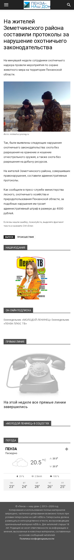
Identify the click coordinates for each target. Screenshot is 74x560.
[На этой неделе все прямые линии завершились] (37, 373)
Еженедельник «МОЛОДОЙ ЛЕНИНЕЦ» (27, 319)
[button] (6, 5)
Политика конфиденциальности (37, 538)
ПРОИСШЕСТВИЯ (25, 237)
